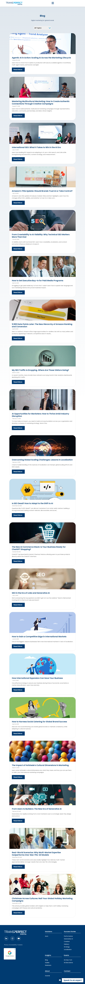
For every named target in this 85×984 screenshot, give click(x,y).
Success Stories (70, 932)
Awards (47, 976)
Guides (47, 963)
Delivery (66, 944)
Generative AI (68, 939)
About (47, 971)
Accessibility (13, 945)
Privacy (6, 945)
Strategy (67, 947)
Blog (46, 960)
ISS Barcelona (68, 963)
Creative (67, 941)
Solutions (48, 932)
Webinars (48, 965)
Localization (68, 949)
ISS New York (68, 960)
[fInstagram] (12, 938)
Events (66, 955)
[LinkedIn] (6, 938)
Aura (46, 936)
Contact (67, 971)
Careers (20, 945)
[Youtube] (19, 938)
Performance (68, 936)
